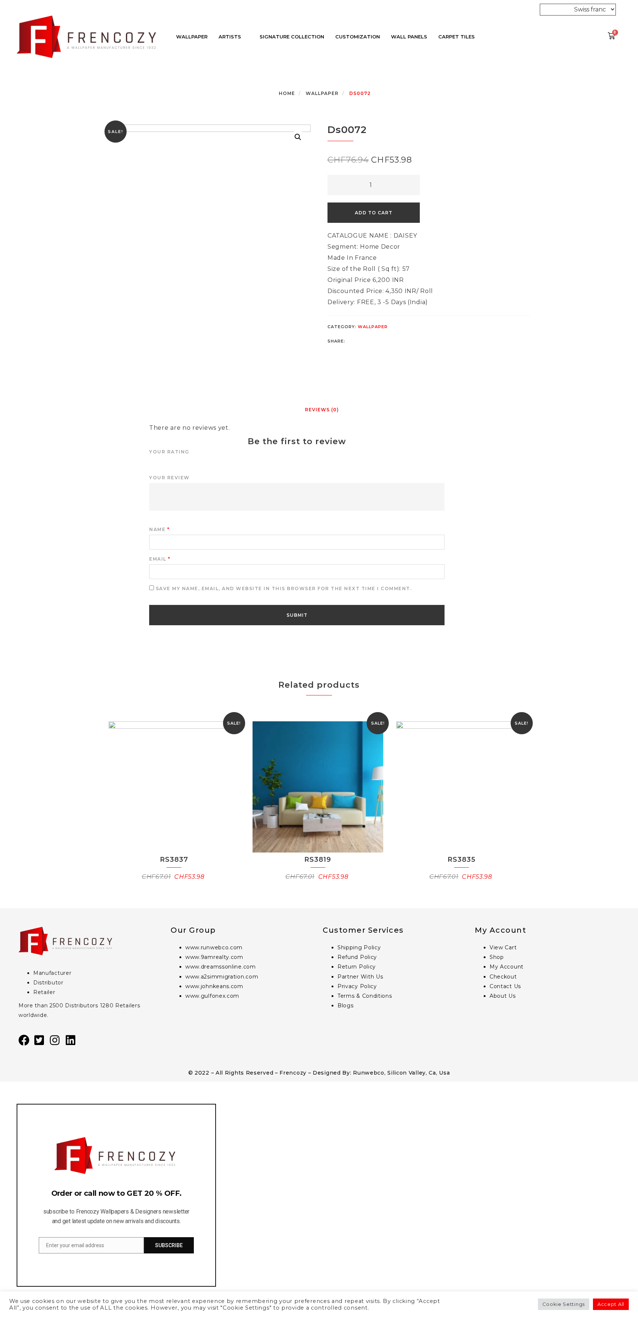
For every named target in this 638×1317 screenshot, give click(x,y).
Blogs (345, 1005)
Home (287, 93)
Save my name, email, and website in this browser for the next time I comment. (284, 588)
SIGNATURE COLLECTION (292, 37)
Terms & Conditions (364, 996)
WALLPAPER (191, 37)
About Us (503, 996)
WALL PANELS (409, 37)
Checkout (503, 976)
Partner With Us (360, 976)
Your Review (169, 477)
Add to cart (373, 212)
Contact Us (505, 986)
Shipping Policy (359, 947)
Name (159, 529)
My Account (507, 966)
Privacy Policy (357, 986)
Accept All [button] (610, 1304)
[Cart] (611, 36)
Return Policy (356, 966)
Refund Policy (357, 957)
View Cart (503, 947)
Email (160, 559)
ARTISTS (230, 37)
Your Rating (169, 452)
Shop (497, 957)
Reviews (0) (322, 409)
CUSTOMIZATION (357, 37)
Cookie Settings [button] (563, 1304)
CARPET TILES (456, 37)
